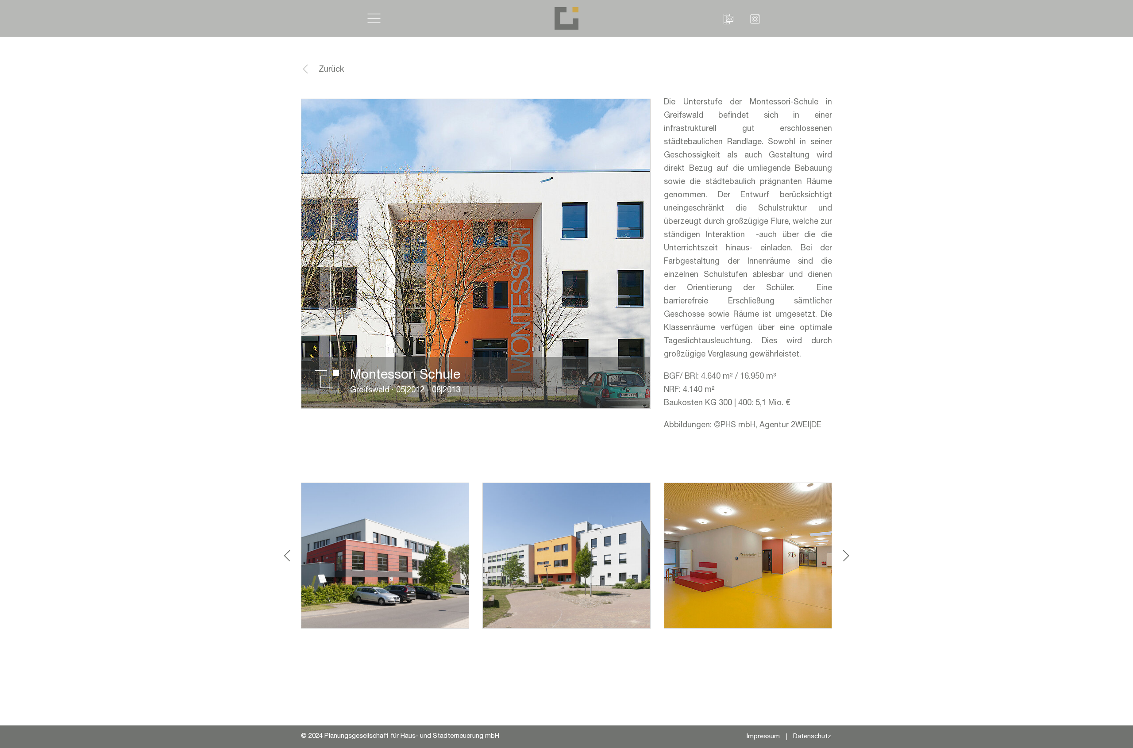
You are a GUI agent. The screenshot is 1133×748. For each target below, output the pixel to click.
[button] (375, 18)
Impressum (763, 736)
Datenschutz (812, 736)
